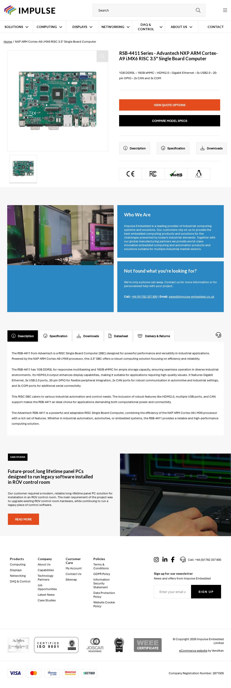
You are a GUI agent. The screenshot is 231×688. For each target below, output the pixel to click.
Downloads (215, 148)
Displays (79, 27)
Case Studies (47, 600)
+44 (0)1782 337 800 (144, 297)
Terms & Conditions (101, 566)
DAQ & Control (146, 27)
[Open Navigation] (225, 10)
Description (138, 148)
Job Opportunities (47, 587)
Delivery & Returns (157, 336)
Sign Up (206, 592)
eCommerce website (193, 651)
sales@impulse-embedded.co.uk (191, 297)
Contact (216, 27)
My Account (74, 568)
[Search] (198, 10)
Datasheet (121, 336)
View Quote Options (169, 105)
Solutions (14, 27)
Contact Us (73, 574)
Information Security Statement (101, 583)
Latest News (46, 595)
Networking (113, 27)
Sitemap (71, 579)
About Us (179, 27)
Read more (23, 519)
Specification (176, 148)
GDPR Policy (101, 574)
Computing (47, 27)
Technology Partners (45, 577)
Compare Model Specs (169, 121)
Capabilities (46, 570)
